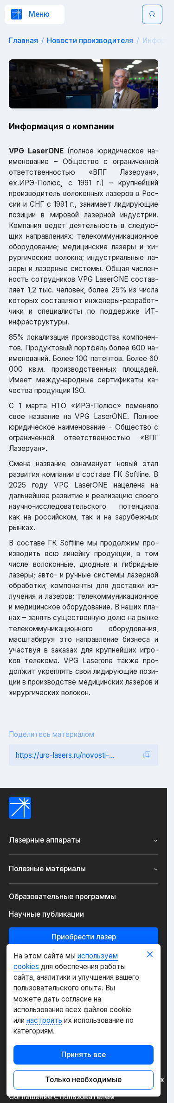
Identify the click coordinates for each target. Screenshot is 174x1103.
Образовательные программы (62, 897)
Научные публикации (46, 914)
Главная (23, 40)
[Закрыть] (150, 954)
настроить (44, 1020)
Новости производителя (90, 40)
